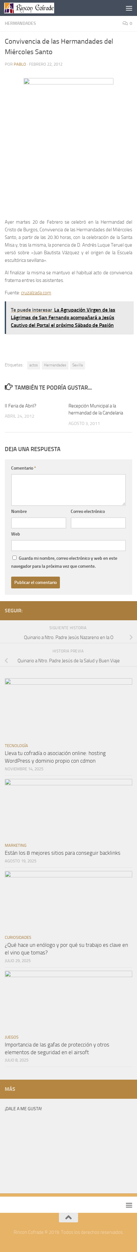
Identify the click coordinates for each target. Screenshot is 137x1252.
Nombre (19, 511)
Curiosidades (18, 937)
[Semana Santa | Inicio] (37, 8)
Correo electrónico (88, 511)
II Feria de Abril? (20, 406)
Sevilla (77, 365)
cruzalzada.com (36, 293)
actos (33, 365)
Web (15, 534)
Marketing (15, 845)
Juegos (11, 1037)
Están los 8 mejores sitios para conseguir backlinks (62, 853)
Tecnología (16, 745)
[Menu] (129, 8)
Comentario (23, 468)
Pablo (20, 64)
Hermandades (20, 23)
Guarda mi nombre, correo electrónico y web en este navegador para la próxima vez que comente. (64, 562)
